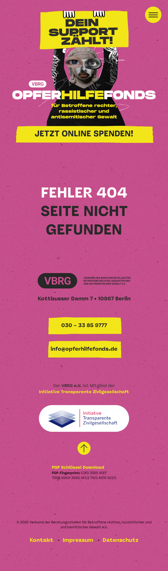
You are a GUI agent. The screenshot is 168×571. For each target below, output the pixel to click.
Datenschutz (120, 540)
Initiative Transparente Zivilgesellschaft (84, 392)
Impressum (79, 540)
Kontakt (42, 540)
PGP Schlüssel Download (78, 468)
